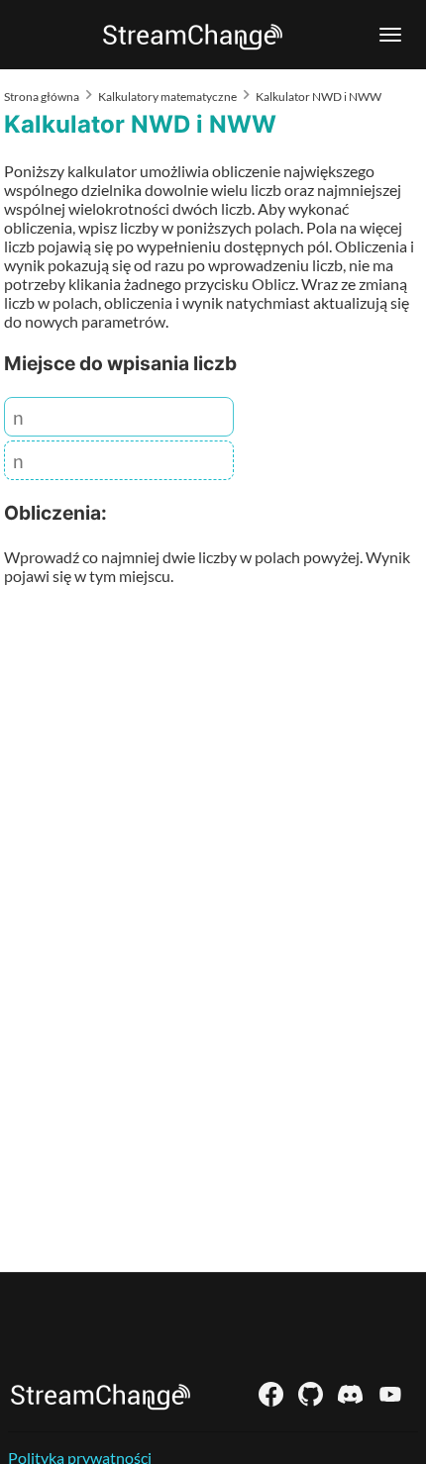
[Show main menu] (390, 34)
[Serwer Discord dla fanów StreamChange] (350, 1394)
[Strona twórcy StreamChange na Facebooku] (271, 1394)
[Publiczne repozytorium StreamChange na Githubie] (310, 1394)
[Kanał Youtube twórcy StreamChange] (389, 1394)
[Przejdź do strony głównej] (100, 1394)
